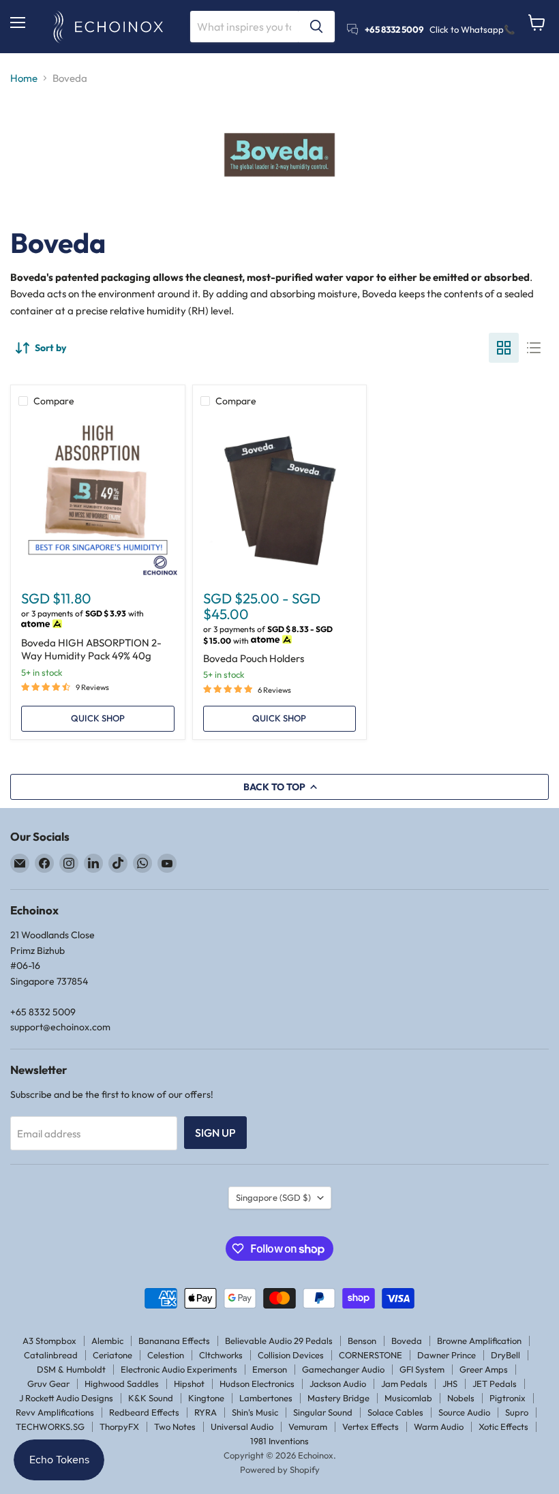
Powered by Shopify (280, 1469)
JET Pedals (494, 1383)
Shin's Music (255, 1412)
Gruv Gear (48, 1383)
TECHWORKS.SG (50, 1426)
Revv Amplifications (55, 1412)
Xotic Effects (503, 1426)
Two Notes (175, 1426)
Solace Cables (395, 1412)
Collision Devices (291, 1354)
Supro (516, 1412)
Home (23, 78)
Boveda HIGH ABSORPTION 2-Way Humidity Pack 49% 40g (91, 649)
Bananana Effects (174, 1340)
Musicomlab (408, 1397)
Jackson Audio (337, 1383)
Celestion (165, 1354)
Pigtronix (507, 1397)
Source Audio (464, 1412)
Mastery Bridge (338, 1397)
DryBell (505, 1354)
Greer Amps (483, 1369)
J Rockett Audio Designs (66, 1397)
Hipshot (189, 1383)
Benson (362, 1340)
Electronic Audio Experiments (179, 1369)
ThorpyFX (119, 1426)
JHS (449, 1383)
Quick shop (98, 718)
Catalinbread (51, 1354)
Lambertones (265, 1397)
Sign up (215, 1132)
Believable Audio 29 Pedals (279, 1340)
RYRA (205, 1412)
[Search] (316, 26)
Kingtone (206, 1397)
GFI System (421, 1369)
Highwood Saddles (122, 1383)
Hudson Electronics (257, 1383)
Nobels (460, 1397)
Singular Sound (322, 1412)
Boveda (406, 1340)
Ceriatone (112, 1354)
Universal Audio (242, 1426)
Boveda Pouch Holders (253, 658)
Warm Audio (439, 1426)
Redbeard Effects (144, 1412)
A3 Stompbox (49, 1340)
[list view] (534, 348)
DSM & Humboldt (71, 1369)
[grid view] (504, 348)
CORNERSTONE (370, 1354)
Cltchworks (221, 1354)
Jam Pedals (404, 1383)
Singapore (273, 1197)
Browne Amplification (479, 1340)
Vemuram (307, 1426)
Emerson (269, 1369)
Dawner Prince (446, 1354)
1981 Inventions (279, 1440)
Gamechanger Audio (343, 1369)
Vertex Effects (370, 1426)
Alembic (107, 1340)
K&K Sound (150, 1397)
